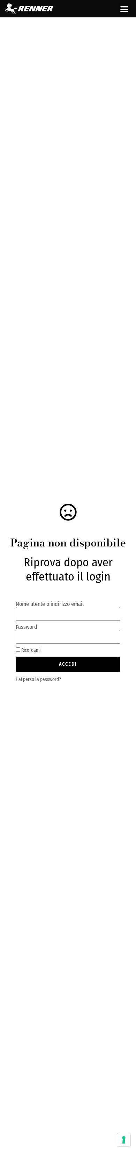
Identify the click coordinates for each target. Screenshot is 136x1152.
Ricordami (30, 650)
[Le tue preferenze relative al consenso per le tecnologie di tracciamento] (123, 1139)
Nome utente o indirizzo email (50, 604)
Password (26, 627)
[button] (124, 8)
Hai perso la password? (38, 679)
